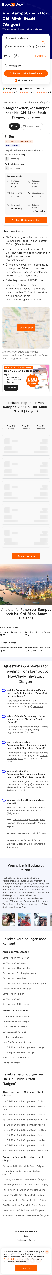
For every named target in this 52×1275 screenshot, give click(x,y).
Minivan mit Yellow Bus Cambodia (24, 787)
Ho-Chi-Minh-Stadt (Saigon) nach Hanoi (23, 1145)
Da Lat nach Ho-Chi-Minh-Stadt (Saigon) (23, 1166)
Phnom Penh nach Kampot (15, 1016)
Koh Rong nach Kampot (14, 1031)
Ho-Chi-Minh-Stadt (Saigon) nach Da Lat (23, 1101)
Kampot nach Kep (11, 998)
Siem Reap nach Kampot (14, 1026)
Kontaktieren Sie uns (26, 1240)
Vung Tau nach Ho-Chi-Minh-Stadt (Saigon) (24, 1200)
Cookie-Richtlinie (11, 1259)
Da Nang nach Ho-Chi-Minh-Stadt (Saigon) (24, 1179)
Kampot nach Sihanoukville (16, 968)
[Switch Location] (43, 42)
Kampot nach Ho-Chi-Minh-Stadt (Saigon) (24, 983)
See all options (26, 556)
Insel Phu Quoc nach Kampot (16, 1042)
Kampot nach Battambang (15, 1004)
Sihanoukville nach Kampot (16, 1021)
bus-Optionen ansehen (28, 220)
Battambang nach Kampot (15, 1057)
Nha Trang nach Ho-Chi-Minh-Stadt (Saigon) (25, 1184)
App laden (11, 387)
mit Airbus (38, 706)
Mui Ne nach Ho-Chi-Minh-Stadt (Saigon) (23, 1189)
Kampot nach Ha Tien (13, 993)
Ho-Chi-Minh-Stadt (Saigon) (35, 102)
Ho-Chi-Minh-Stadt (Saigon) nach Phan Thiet (25, 1150)
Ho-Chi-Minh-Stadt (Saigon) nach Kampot (24, 1047)
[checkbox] (16, 80)
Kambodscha (10, 102)
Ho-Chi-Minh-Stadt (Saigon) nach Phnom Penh (23, 1108)
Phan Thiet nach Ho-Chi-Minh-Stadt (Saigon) (25, 1215)
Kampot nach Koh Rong (14, 962)
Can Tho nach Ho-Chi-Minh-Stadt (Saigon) (24, 1205)
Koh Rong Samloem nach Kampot (19, 1052)
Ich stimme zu (26, 1268)
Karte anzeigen (26, 327)
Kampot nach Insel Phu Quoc (16, 988)
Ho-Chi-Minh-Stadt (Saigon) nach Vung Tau (24, 1114)
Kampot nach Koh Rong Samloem (19, 973)
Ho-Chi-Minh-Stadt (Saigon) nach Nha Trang (25, 1119)
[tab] (14, 126)
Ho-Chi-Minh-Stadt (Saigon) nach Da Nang (24, 1130)
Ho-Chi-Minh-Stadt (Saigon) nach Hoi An (23, 1140)
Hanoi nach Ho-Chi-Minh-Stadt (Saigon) (23, 1210)
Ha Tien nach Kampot (13, 1037)
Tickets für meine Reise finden (26, 73)
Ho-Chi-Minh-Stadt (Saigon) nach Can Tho (24, 1135)
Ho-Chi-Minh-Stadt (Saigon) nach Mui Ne (23, 1124)
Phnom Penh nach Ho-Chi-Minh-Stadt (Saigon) (21, 1173)
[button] (48, 4)
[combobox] (26, 38)
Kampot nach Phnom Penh (15, 957)
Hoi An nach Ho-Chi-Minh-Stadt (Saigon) (23, 1194)
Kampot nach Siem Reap (14, 978)
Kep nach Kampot (11, 1062)
